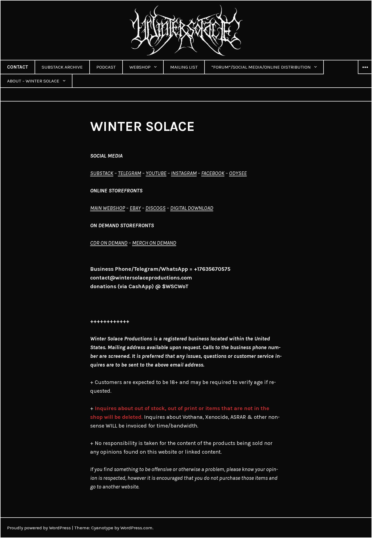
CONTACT (17, 67)
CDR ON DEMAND (108, 243)
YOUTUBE (156, 173)
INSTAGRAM (184, 173)
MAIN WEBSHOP (107, 208)
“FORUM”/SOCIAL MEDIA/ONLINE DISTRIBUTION (261, 67)
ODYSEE (238, 173)
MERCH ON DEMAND (154, 243)
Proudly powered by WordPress (39, 527)
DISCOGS (155, 208)
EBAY (135, 208)
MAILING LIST (184, 67)
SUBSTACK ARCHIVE (62, 67)
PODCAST (106, 67)
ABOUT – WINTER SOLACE (33, 81)
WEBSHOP (140, 67)
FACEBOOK (212, 173)
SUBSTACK (101, 173)
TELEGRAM (129, 173)
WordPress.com (136, 527)
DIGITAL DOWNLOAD (191, 208)
